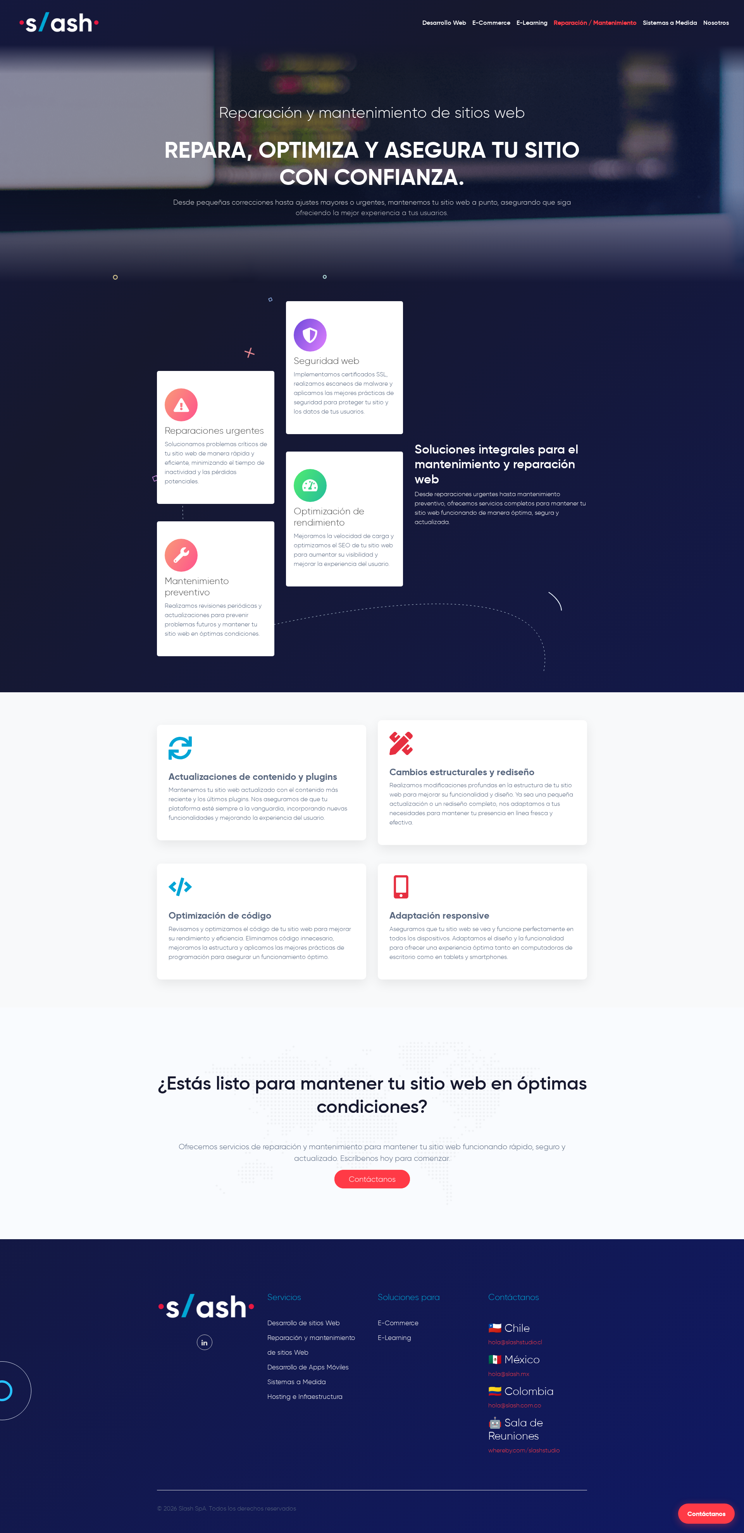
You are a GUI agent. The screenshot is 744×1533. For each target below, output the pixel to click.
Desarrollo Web (444, 22)
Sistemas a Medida (670, 22)
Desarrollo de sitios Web (303, 1323)
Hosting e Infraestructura (305, 1396)
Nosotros (716, 22)
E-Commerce (491, 22)
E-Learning (532, 22)
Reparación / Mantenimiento (595, 22)
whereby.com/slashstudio (524, 1450)
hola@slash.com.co (514, 1405)
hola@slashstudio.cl (515, 1342)
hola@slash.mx (508, 1374)
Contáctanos (706, 1513)
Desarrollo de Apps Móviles (308, 1367)
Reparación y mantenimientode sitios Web (311, 1345)
